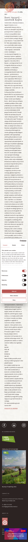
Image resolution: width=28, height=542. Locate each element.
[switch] (24, 275)
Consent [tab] (5, 245)
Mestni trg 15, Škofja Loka (8, 501)
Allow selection (14, 295)
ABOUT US (5, 513)
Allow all (14, 291)
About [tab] (23, 245)
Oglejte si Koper (11, 408)
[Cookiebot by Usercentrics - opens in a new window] (20, 241)
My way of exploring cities (9, 487)
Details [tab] (14, 245)
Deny (14, 300)
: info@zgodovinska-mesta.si (9, 507)
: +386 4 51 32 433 (7, 505)
